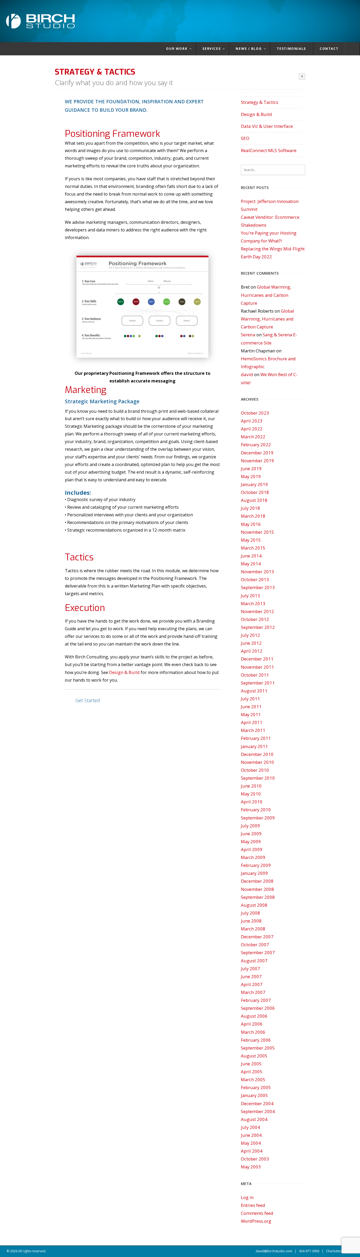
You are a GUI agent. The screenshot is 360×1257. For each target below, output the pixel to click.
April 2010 (251, 802)
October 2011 (255, 675)
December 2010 (257, 754)
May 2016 (251, 524)
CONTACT (329, 48)
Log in (247, 1197)
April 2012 (251, 651)
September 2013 (258, 587)
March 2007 (253, 992)
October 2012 (255, 619)
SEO (245, 138)
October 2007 (255, 944)
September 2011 (258, 683)
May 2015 (251, 540)
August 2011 (254, 691)
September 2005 (258, 1048)
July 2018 (250, 508)
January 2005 (254, 1095)
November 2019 (257, 461)
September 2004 (258, 1111)
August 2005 (254, 1056)
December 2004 (257, 1103)
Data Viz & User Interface (267, 126)
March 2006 (253, 1032)
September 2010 (258, 778)
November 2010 (257, 762)
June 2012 (251, 643)
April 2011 (251, 722)
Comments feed (257, 1213)
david (247, 374)
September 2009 (258, 818)
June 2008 (251, 921)
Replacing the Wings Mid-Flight (273, 249)
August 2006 (254, 1016)
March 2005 (253, 1079)
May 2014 (251, 564)
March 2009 (253, 857)
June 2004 (251, 1135)
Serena (248, 335)
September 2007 (258, 952)
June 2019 (251, 468)
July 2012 (250, 635)
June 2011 (251, 706)
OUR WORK (176, 48)
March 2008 (253, 929)
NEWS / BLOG (249, 48)
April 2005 (251, 1072)
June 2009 (251, 834)
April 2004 (251, 1151)
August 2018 (254, 500)
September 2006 (258, 1008)
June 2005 (251, 1064)
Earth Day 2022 (256, 257)
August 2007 (254, 961)
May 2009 (251, 841)
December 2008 (257, 881)
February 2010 (256, 810)
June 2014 (251, 556)
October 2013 (255, 579)
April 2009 (251, 849)
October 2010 (255, 770)
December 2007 (257, 937)
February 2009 (256, 865)
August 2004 (254, 1119)
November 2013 (257, 572)
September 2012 (258, 627)
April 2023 (251, 421)
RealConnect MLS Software (268, 150)
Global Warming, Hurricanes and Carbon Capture (266, 295)
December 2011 (257, 659)
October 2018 (255, 492)
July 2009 (250, 826)
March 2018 (253, 516)
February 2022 (256, 444)
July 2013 (250, 596)
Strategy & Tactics (259, 102)
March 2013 (253, 603)
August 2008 (254, 905)
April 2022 (251, 429)
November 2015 (257, 532)
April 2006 (251, 1024)
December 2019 (257, 453)
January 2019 (254, 484)
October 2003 (255, 1159)
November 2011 (257, 667)
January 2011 (254, 746)
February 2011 (256, 738)
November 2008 (257, 889)
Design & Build (124, 672)
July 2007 (250, 968)
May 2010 (251, 794)
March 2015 (253, 548)
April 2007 (251, 984)
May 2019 (251, 476)
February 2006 (256, 1040)
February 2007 (256, 1000)
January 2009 (254, 873)
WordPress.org (256, 1221)
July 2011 (250, 699)
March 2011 (253, 730)
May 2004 (251, 1143)
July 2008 (250, 913)
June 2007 (251, 976)
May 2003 (251, 1167)
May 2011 (251, 714)
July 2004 (250, 1127)
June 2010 (251, 786)
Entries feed (253, 1205)
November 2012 (257, 611)
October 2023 (255, 413)
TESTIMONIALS (291, 48)
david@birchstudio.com (274, 1251)
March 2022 (253, 437)
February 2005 (256, 1087)
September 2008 (258, 897)
